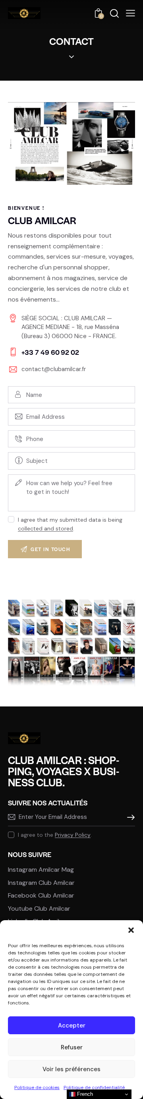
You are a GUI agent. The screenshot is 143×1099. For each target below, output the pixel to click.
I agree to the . (55, 834)
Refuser (72, 1047)
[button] (131, 930)
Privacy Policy (73, 835)
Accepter (71, 1025)
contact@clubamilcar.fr (53, 369)
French (84, 1094)
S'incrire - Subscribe (129, 817)
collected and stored (45, 529)
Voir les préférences (71, 1069)
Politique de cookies (37, 1087)
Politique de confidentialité (94, 1087)
